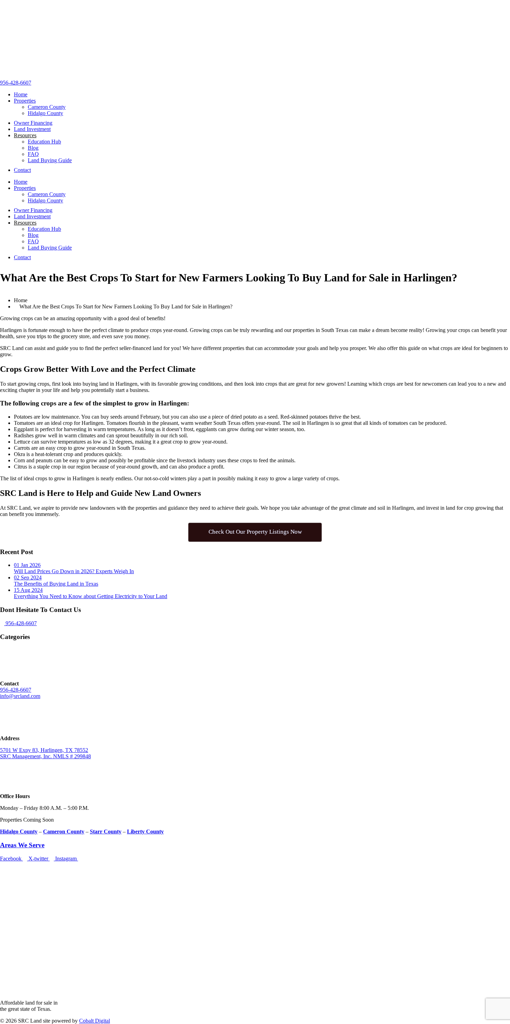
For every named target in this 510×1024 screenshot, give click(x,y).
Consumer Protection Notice (31, 876)
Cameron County (47, 107)
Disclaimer (12, 918)
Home (20, 94)
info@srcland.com (20, 696)
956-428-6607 (15, 83)
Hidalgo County (45, 113)
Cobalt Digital (94, 1021)
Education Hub (44, 142)
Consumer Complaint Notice (31, 888)
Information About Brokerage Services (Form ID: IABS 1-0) (66, 865)
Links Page (12, 930)
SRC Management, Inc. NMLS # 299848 (45, 756)
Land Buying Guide (50, 160)
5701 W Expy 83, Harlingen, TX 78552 (44, 750)
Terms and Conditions (24, 900)
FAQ (33, 154)
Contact (22, 170)
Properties (25, 101)
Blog (33, 148)
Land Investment (32, 129)
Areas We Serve (22, 845)
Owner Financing (33, 123)
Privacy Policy (16, 912)
